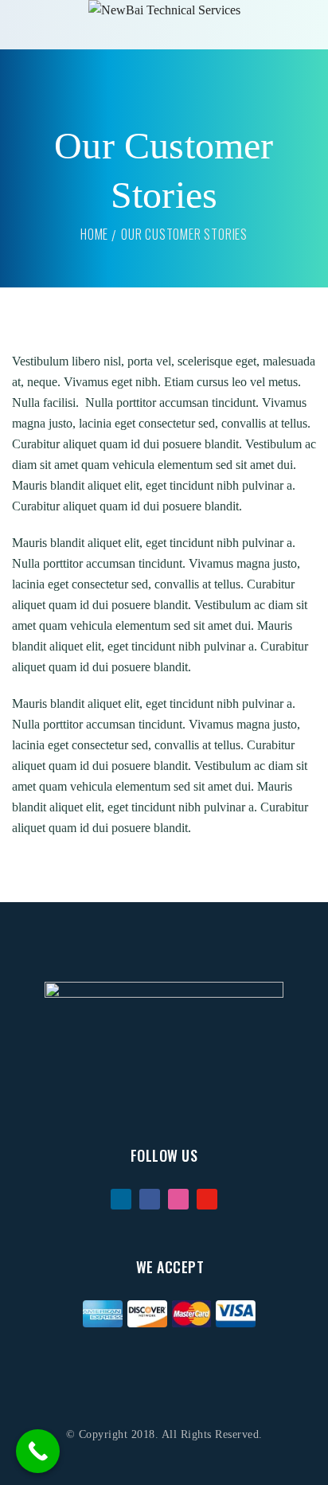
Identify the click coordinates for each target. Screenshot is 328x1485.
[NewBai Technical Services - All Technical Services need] (164, 10)
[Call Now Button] (38, 1451)
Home (94, 234)
